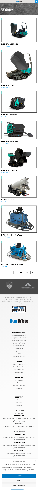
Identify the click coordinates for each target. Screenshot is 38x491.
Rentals (19, 388)
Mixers (19, 353)
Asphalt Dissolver (19, 367)
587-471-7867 (20, 432)
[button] (35, 461)
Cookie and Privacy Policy (17, 489)
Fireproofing (19, 348)
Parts (19, 383)
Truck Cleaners (19, 372)
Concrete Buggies (19, 356)
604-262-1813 (20, 421)
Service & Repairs (19, 385)
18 (27, 272)
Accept (19, 476)
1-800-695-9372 (19, 413)
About (19, 400)
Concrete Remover (19, 364)
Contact (19, 405)
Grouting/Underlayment (19, 351)
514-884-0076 (20, 456)
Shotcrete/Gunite (19, 343)
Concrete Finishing (19, 346)
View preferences (19, 485)
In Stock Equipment (19, 335)
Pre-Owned (19, 380)
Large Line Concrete (19, 338)
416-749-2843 (20, 440)
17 (21, 272)
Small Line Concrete (19, 340)
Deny (19, 480)
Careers (19, 402)
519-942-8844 (20, 448)
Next (32, 273)
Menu (36, 2)
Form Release (19, 369)
